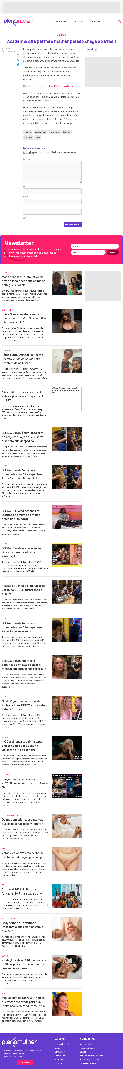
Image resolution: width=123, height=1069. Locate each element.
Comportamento (60, 21)
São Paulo (66, 132)
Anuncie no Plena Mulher (91, 1055)
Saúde (73, 21)
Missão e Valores (87, 1044)
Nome (25, 186)
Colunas (58, 1063)
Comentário (27, 159)
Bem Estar (83, 21)
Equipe (83, 1051)
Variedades (95, 21)
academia (28, 132)
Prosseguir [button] (25, 1062)
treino (38, 138)
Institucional (87, 1038)
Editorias (60, 1038)
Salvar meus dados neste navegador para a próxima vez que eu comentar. (49, 218)
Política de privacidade (90, 1059)
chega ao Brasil (40, 132)
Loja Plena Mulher (88, 1063)
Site (24, 207)
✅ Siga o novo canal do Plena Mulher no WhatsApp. (49, 86)
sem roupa (28, 138)
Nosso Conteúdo (87, 1047)
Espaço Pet (60, 1055)
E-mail (26, 197)
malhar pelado (54, 132)
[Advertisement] (61, 7)
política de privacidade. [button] (13, 1057)
